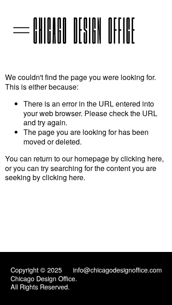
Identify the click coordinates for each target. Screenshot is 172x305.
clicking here (141, 158)
